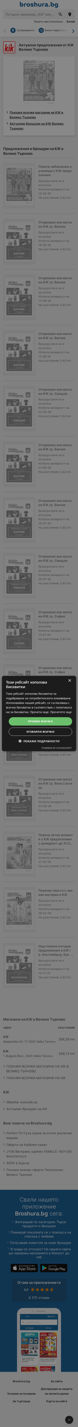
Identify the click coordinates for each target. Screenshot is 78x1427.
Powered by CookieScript (57, 747)
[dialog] (39, 713)
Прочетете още (61, 712)
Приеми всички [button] (40, 721)
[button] (39, 741)
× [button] (69, 680)
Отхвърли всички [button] (40, 731)
